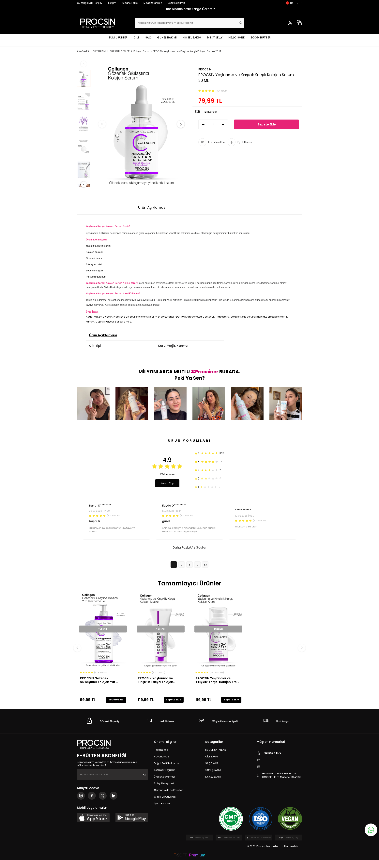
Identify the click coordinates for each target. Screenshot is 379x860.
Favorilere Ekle (216, 142)
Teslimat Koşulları (164, 770)
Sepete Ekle (266, 124)
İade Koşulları (229, 207)
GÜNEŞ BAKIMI (167, 37)
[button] (102, 124)
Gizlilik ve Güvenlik (164, 796)
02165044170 (272, 752)
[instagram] (81, 796)
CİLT (136, 37)
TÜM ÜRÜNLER (118, 37)
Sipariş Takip (130, 3)
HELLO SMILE (236, 37)
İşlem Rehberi (162, 803)
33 (205, 564)
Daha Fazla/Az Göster (190, 547)
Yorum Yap (167, 483)
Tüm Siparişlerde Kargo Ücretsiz (189, 9)
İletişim (112, 3)
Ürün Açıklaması (152, 207)
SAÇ (148, 37)
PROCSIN (204, 69)
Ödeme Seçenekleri (192, 207)
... (197, 564)
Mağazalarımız (153, 3)
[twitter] (103, 796)
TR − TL (294, 3)
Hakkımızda (161, 750)
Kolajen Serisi (141, 51)
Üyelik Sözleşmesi (164, 776)
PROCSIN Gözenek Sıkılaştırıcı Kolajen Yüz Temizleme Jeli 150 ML (97, 680)
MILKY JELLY (214, 37)
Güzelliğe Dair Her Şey (89, 3)
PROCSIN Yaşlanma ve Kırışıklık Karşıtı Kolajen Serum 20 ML (187, 51)
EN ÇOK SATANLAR (215, 750)
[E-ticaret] (189, 855)
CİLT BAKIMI (99, 51)
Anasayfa (83, 51)
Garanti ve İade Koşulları (168, 790)
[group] (141, 124)
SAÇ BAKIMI (212, 763)
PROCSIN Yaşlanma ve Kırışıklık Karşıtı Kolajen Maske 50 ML (155, 680)
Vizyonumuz (161, 756)
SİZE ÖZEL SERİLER (120, 51)
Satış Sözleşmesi (164, 783)
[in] (113, 796)
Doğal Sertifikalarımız (166, 763)
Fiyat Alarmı (244, 142)
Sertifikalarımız (176, 3)
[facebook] (92, 796)
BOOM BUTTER (260, 37)
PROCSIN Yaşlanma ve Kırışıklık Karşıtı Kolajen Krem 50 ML (217, 680)
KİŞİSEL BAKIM (192, 37)
